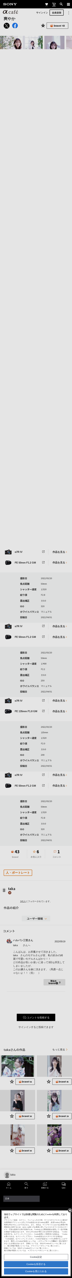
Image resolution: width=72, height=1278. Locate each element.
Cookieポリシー (30, 1248)
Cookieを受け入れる (36, 1271)
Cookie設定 (36, 1257)
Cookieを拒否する (36, 1264)
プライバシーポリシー (37, 1250)
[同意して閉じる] (69, 1210)
